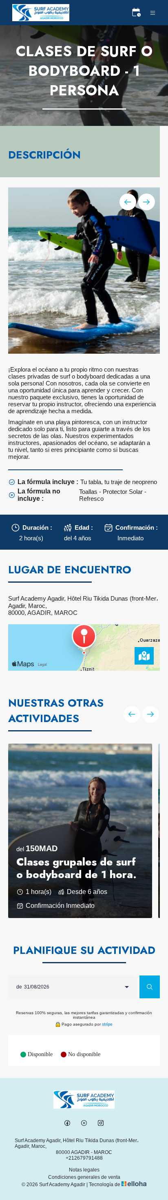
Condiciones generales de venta (84, 1177)
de (19, 987)
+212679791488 (84, 1158)
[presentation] (127, 202)
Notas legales (84, 1170)
